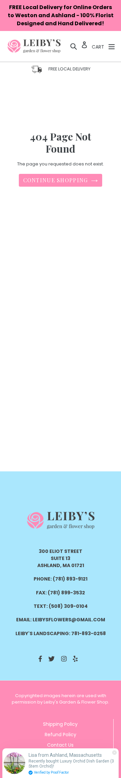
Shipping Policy (60, 724)
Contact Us (60, 745)
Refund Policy (60, 734)
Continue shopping (55, 180)
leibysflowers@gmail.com (69, 619)
